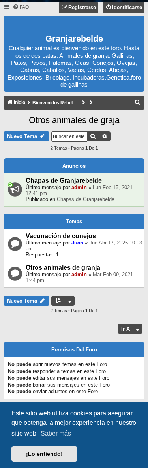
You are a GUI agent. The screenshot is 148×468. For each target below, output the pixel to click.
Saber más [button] (56, 433)
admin (79, 187)
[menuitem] (21, 7)
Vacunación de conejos (61, 236)
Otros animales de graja (74, 120)
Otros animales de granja (63, 267)
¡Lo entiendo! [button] (44, 454)
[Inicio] (74, 26)
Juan (77, 243)
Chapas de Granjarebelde (64, 180)
